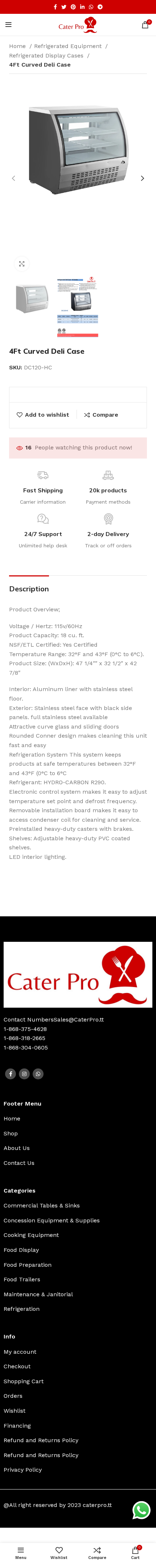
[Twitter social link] (64, 7)
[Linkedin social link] (82, 7)
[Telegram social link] (100, 7)
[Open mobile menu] (8, 24)
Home (18, 46)
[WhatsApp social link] (91, 7)
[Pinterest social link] (73, 7)
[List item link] (78, 1118)
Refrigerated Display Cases (47, 55)
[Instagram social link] (24, 1073)
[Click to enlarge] (22, 264)
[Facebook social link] (55, 7)
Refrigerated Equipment (68, 46)
